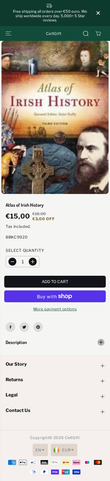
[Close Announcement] (98, 13)
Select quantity (25, 250)
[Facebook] (10, 327)
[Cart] (98, 33)
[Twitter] (24, 327)
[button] (9, 33)
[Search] (86, 33)
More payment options (55, 309)
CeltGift (72, 438)
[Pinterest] (38, 327)
